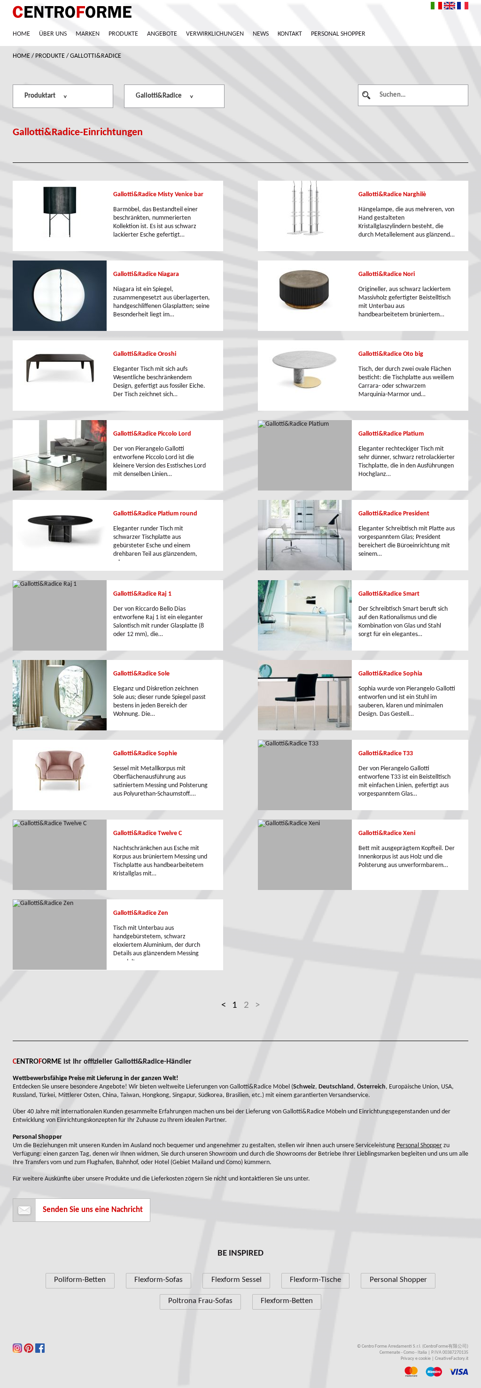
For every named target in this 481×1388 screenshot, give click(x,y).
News (261, 34)
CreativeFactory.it (451, 1358)
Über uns (53, 34)
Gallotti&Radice (95, 56)
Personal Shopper (338, 34)
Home (21, 34)
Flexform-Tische (315, 1280)
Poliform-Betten (80, 1280)
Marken (88, 34)
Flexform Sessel (236, 1280)
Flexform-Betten (287, 1301)
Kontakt (290, 34)
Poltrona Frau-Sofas (200, 1301)
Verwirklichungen (215, 34)
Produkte (123, 34)
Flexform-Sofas (158, 1280)
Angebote (162, 34)
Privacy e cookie (416, 1358)
